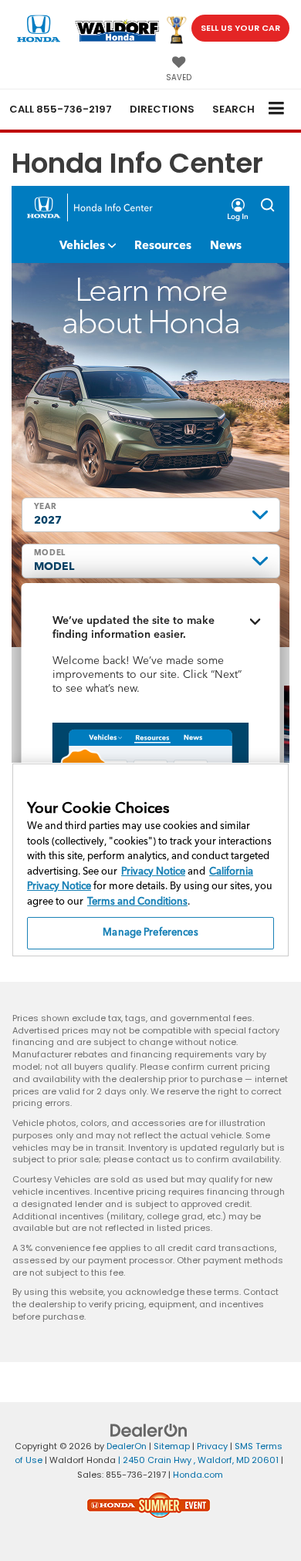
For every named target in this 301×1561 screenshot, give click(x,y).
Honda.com (198, 1474)
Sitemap (172, 1446)
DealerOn (127, 1446)
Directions (162, 109)
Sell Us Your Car (240, 28)
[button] (60, 109)
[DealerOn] (149, 1429)
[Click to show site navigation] (276, 109)
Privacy (212, 1446)
